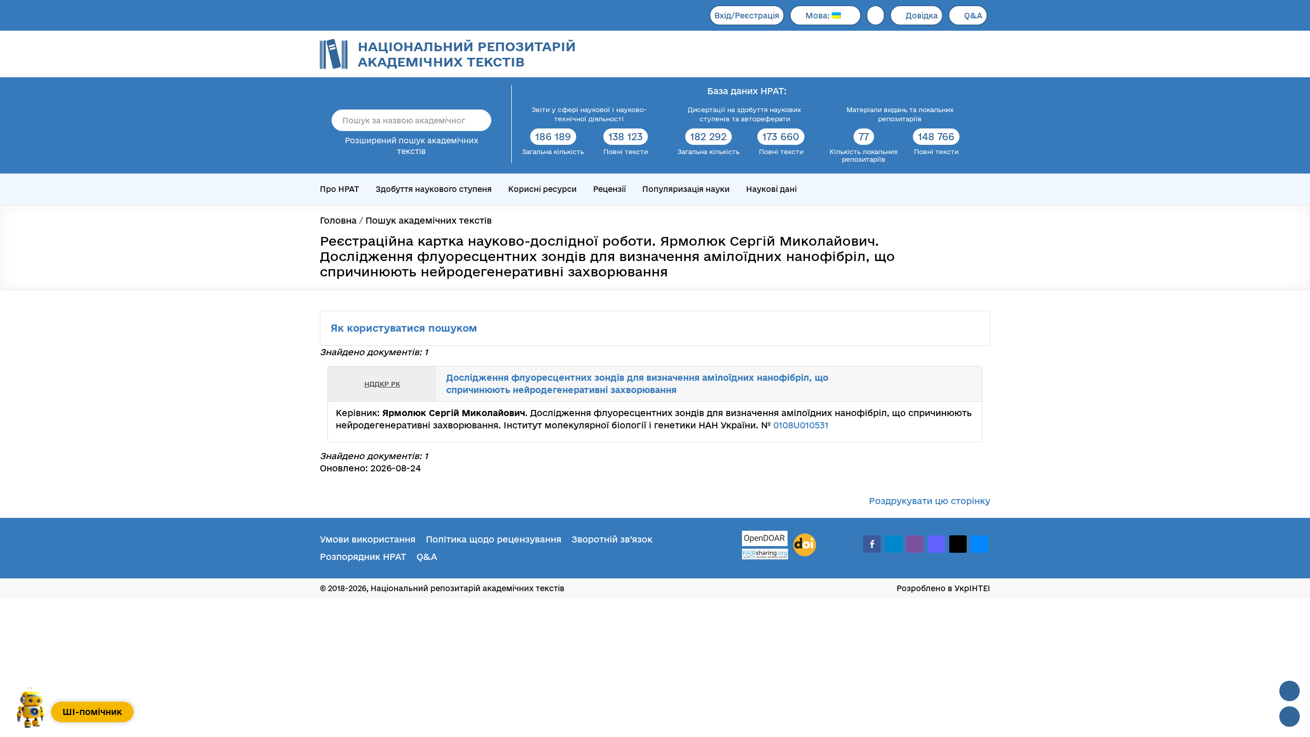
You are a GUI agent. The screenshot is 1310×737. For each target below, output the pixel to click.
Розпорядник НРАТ (363, 556)
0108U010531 (800, 425)
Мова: (818, 15)
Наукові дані (771, 189)
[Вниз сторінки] (1289, 716)
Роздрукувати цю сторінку (929, 501)
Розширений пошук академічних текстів (411, 146)
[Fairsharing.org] (765, 554)
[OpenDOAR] (765, 540)
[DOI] (804, 545)
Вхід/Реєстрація (746, 15)
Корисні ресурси (542, 189)
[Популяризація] (966, 384)
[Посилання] (944, 384)
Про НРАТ (339, 189)
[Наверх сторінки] (1289, 691)
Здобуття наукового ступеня (434, 189)
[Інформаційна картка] (932, 384)
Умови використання (368, 539)
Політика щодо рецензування (493, 539)
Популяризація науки (686, 189)
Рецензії (609, 189)
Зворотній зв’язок (612, 539)
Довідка (922, 15)
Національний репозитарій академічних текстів (467, 54)
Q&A (973, 15)
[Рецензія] (955, 384)
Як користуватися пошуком (405, 328)
